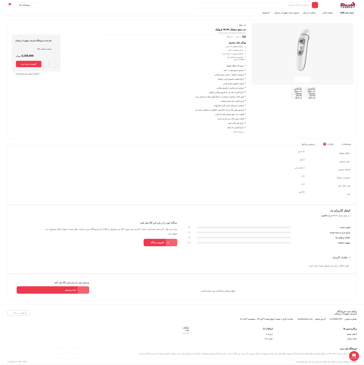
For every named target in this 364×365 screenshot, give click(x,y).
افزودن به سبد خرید (28, 64)
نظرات (328, 144)
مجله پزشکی (352, 339)
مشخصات (346, 144)
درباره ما (269, 334)
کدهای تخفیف (351, 334)
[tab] (348, 144)
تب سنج (242, 25)
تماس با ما (269, 339)
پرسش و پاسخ (308, 144)
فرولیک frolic (238, 132)
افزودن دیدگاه (157, 242)
